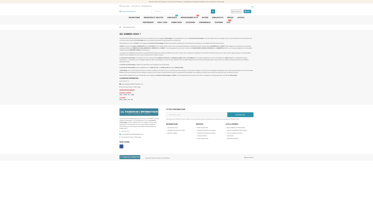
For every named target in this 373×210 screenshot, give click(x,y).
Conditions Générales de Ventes (176, 130)
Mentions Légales (172, 133)
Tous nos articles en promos (234, 133)
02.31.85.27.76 (135, 6)
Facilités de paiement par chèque (206, 133)
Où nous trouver (124, 6)
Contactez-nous (147, 6)
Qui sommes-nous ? (172, 127)
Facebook (121, 146)
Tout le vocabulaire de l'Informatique (237, 130)
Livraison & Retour (202, 135)
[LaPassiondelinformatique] (127, 11)
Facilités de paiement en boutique (206, 130)
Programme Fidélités (232, 138)
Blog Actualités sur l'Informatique (236, 127)
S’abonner (241, 115)
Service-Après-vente (202, 138)
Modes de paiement (202, 127)
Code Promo (230, 135)
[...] (127, 128)
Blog (252, 6)
